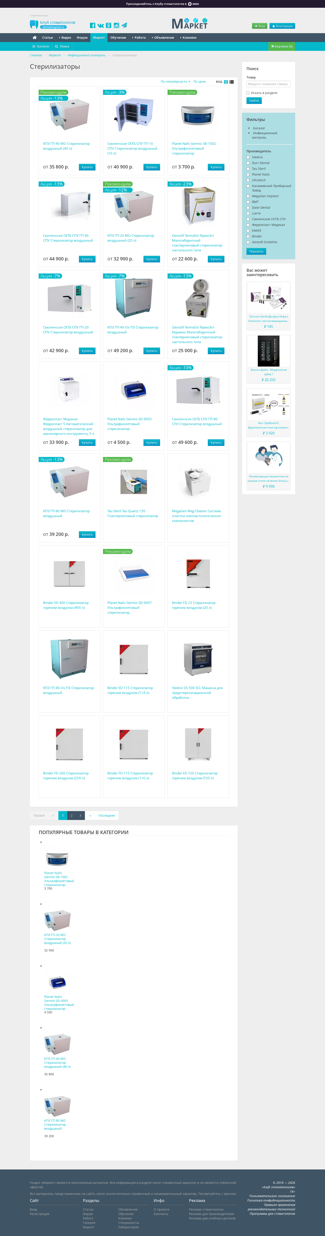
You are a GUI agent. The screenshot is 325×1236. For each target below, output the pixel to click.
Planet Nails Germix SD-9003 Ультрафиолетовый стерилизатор (129, 424)
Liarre (256, 213)
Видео (66, 37)
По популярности (174, 81)
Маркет (99, 37)
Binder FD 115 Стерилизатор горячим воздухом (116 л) (130, 775)
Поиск (64, 46)
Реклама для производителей (211, 1214)
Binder (257, 236)
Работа (140, 37)
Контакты (161, 1214)
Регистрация (284, 26)
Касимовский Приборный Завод (271, 188)
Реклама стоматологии (206, 1209)
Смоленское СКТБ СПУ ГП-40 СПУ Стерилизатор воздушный (68, 238)
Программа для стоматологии (272, 1213)
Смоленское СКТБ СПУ (269, 219)
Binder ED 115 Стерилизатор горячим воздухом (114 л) (130, 690)
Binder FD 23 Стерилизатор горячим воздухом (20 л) (194, 605)
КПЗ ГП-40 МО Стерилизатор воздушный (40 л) (66, 146)
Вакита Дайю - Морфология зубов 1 (269, 372)
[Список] (231, 82)
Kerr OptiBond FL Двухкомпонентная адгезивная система (268, 425)
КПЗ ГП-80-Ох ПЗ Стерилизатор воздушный (68, 690)
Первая (39, 815)
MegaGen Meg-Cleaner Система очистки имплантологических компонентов (196, 516)
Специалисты (128, 1223)
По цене (199, 81)
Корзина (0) (283, 46)
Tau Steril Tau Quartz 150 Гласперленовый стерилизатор (132, 513)
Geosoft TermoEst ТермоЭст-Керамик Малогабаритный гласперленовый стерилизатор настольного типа (197, 334)
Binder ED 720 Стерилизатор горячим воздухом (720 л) (195, 775)
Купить (87, 167)
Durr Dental (261, 163)
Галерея (89, 1223)
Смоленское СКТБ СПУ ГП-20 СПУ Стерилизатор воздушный (68, 329)
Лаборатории (128, 1227)
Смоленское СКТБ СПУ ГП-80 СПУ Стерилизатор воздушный (197, 421)
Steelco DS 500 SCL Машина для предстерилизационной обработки (197, 693)
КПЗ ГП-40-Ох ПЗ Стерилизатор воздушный (132, 329)
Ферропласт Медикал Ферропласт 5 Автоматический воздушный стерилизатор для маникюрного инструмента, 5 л (68, 426)
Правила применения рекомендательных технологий (271, 1207)
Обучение (118, 37)
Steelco (257, 157)
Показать (256, 251)
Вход (261, 26)
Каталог (43, 46)
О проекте (161, 1209)
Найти (254, 100)
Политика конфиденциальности (271, 1200)
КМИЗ (256, 230)
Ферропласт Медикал (268, 225)
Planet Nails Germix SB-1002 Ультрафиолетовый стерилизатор (194, 148)
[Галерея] (226, 82)
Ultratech (259, 180)
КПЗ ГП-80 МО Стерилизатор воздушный (66, 513)
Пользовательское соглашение (272, 1196)
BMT (255, 202)
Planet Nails (261, 174)
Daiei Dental (261, 207)
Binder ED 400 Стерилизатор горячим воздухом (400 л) (66, 605)
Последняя (107, 815)
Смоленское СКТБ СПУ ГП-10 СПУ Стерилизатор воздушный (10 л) (132, 148)
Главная (36, 55)
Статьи (47, 37)
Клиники (189, 37)
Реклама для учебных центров (212, 1218)
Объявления (163, 37)
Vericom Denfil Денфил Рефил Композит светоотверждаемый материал (269, 319)
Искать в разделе (264, 93)
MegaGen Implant (265, 196)
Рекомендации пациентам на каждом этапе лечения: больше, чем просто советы (269, 478)
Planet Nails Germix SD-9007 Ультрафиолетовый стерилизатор (129, 607)
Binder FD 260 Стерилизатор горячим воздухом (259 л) (66, 775)
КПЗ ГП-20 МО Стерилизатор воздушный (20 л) (130, 238)
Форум (82, 37)
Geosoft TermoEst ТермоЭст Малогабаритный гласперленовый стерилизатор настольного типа (197, 242)
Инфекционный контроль (264, 135)
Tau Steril (259, 168)
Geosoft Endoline (264, 242)
